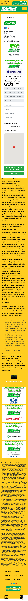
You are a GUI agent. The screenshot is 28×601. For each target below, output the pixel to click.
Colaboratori (18, 575)
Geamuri (8, 579)
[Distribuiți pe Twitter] (6, 28)
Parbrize (8, 572)
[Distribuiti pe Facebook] (5, 28)
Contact (17, 572)
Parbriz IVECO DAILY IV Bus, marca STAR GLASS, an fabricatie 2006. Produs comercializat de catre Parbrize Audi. (13, 81)
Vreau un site (18, 579)
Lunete (7, 575)
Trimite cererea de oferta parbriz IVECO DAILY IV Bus (14, 168)
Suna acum (14, 173)
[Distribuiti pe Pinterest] (8, 28)
